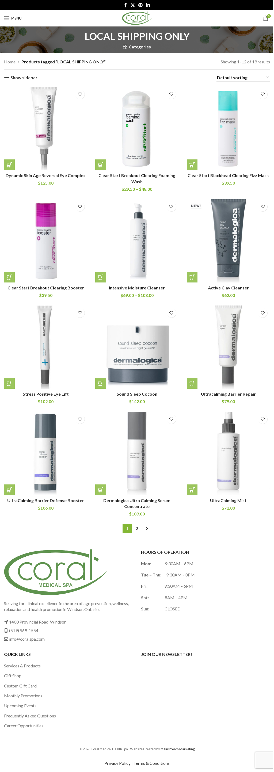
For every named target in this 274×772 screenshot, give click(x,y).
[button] (9, 164)
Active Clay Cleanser (228, 287)
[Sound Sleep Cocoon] (136, 347)
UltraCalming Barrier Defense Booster (45, 500)
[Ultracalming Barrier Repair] (228, 347)
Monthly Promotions (23, 695)
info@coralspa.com (27, 638)
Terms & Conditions (152, 763)
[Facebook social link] (125, 5)
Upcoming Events (20, 705)
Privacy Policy (117, 763)
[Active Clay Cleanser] (228, 240)
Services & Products (22, 665)
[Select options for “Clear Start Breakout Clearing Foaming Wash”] (100, 164)
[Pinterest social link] (140, 5)
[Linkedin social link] (148, 5)
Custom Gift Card (20, 685)
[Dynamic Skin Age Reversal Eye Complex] (45, 128)
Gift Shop (12, 675)
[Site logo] (137, 17)
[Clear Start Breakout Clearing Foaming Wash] (136, 128)
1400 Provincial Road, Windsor (37, 621)
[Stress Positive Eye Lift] (45, 347)
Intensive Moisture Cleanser (137, 287)
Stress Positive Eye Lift (46, 393)
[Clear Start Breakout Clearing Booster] (45, 240)
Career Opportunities (23, 725)
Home (10, 61)
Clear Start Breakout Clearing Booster (45, 287)
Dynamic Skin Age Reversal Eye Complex (46, 175)
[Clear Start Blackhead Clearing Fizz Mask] (228, 128)
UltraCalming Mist (228, 500)
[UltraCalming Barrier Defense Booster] (45, 453)
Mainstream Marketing (178, 749)
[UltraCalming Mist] (228, 453)
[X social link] (132, 5)
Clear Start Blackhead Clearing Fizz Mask (228, 175)
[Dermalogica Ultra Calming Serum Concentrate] (136, 453)
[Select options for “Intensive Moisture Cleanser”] (100, 277)
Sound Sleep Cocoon (137, 393)
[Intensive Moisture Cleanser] (136, 240)
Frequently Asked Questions (30, 715)
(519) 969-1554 (23, 630)
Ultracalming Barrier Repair (228, 393)
